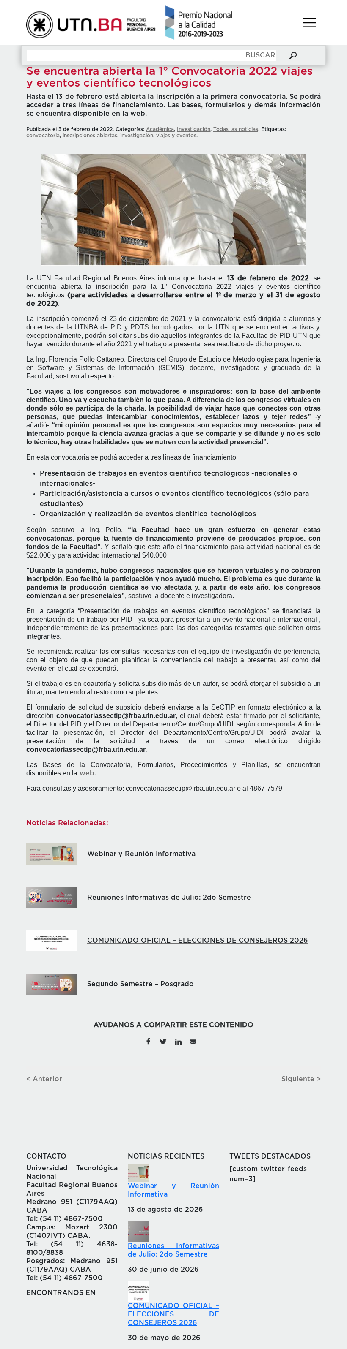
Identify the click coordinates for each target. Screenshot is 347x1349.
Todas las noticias (235, 129)
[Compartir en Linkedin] (178, 1041)
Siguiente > (301, 1079)
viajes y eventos (176, 135)
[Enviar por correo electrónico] (193, 1041)
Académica (160, 129)
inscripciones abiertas (90, 135)
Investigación (193, 129)
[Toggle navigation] (309, 23)
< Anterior (44, 1079)
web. (86, 773)
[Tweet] (163, 1041)
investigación (136, 135)
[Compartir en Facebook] (148, 1041)
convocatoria (43, 135)
